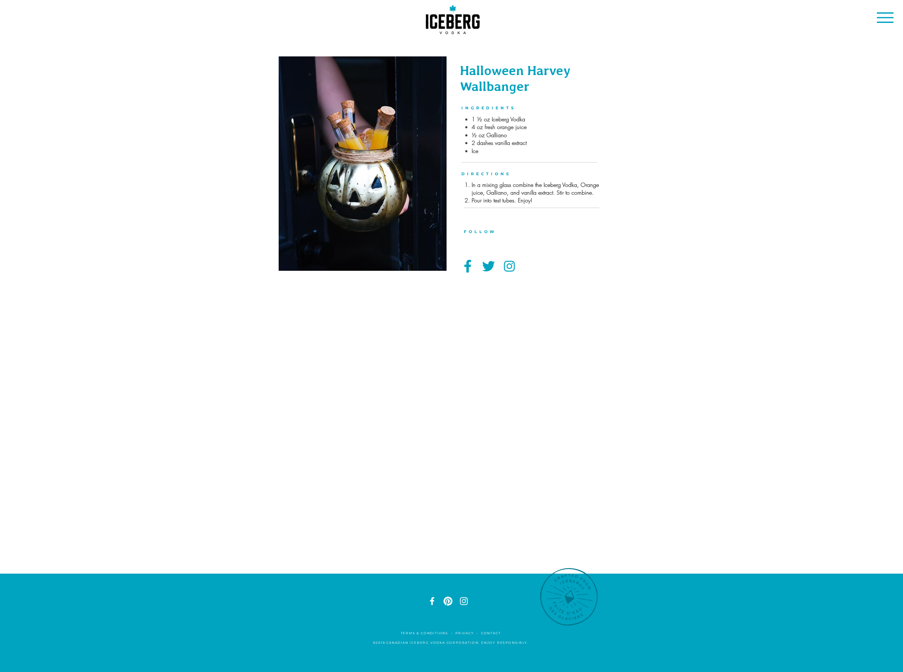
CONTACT (491, 633)
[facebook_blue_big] (467, 266)
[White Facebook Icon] (432, 601)
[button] (885, 17)
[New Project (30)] (448, 601)
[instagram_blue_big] (509, 266)
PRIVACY (464, 633)
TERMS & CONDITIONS (424, 633)
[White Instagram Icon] (464, 601)
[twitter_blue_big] (488, 266)
